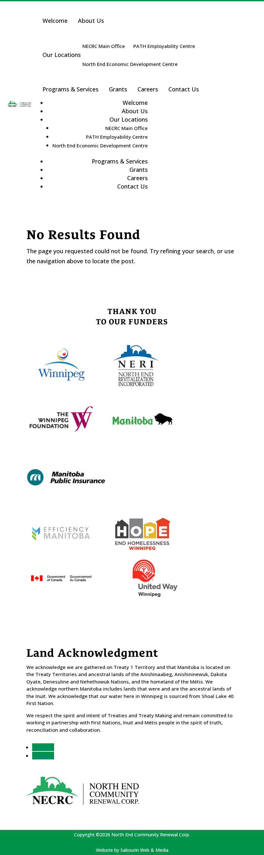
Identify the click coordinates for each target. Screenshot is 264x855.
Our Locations (61, 55)
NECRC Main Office (103, 46)
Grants (118, 89)
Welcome (55, 20)
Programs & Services (70, 89)
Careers (147, 89)
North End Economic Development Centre (130, 64)
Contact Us (183, 89)
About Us (91, 20)
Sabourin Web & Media (144, 850)
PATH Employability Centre (164, 46)
